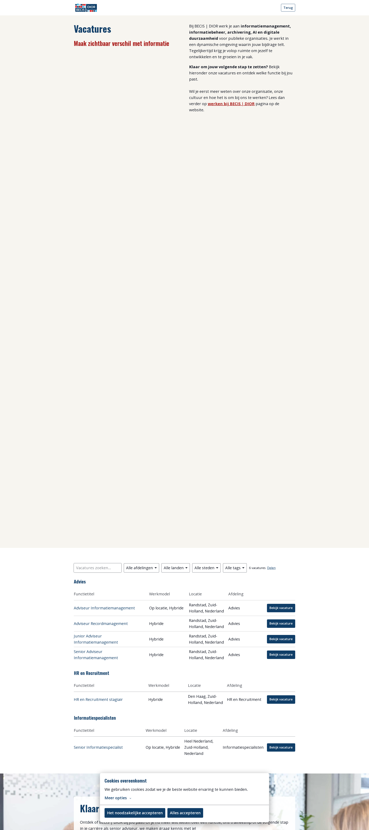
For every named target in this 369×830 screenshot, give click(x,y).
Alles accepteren (185, 812)
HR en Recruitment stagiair (98, 699)
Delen (271, 568)
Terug (288, 8)
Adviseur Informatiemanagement (104, 608)
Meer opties (116, 798)
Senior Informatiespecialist (98, 747)
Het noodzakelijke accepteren (135, 812)
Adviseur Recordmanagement (101, 623)
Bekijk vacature (281, 608)
